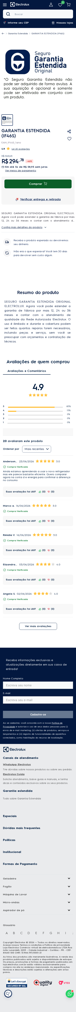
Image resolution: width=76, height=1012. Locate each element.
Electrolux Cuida (14, 774)
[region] (34, 33)
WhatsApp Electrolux (17, 764)
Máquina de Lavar (15, 894)
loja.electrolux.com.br (14, 964)
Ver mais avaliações (38, 626)
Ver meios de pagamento (20, 170)
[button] (17, 22)
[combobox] (38, 14)
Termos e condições (31, 945)
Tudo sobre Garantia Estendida (22, 798)
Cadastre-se (38, 714)
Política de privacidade (57, 945)
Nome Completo (13, 678)
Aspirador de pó (13, 910)
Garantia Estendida (18, 33)
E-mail (6, 693)
